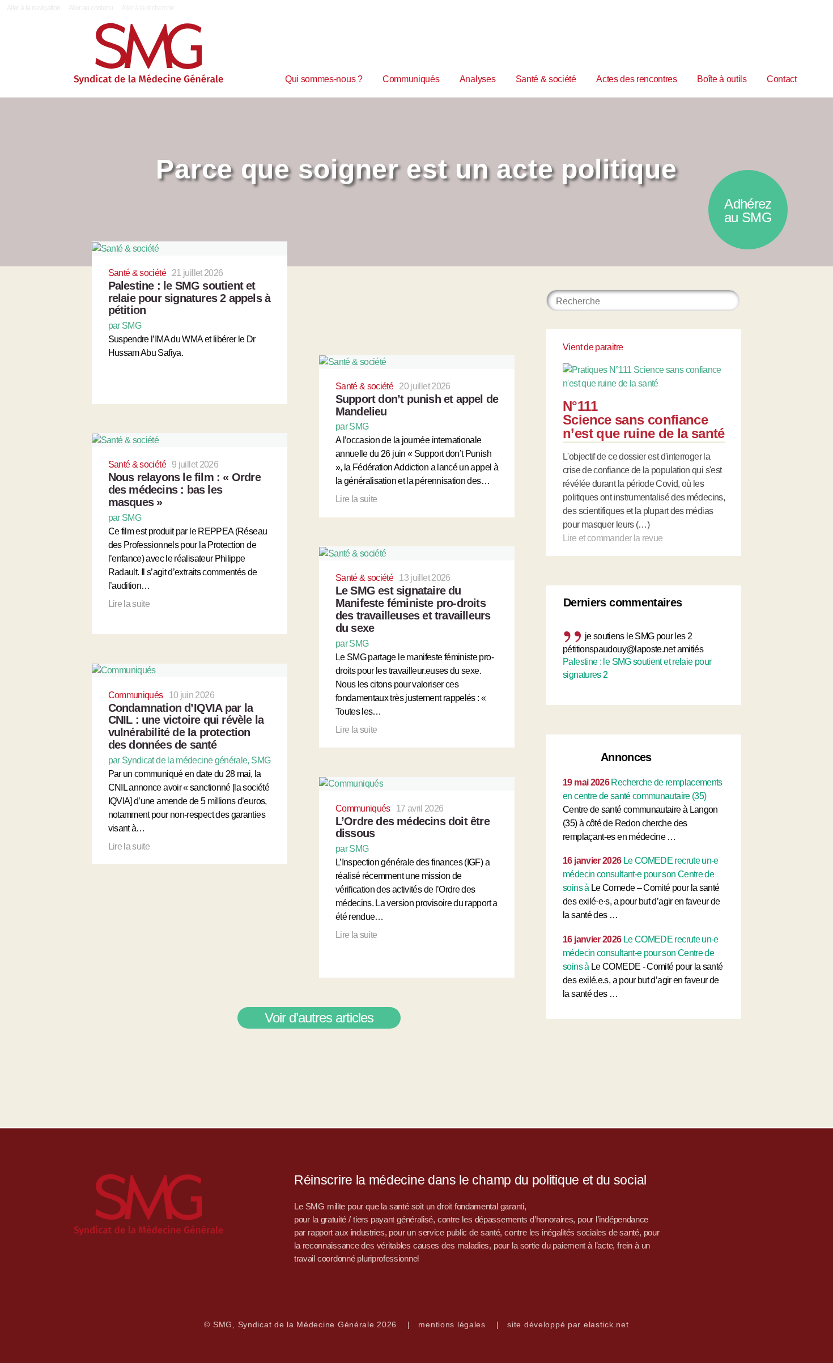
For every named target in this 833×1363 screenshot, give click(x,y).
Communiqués (410, 79)
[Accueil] (96, 1205)
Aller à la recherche (147, 8)
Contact (782, 79)
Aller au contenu (91, 8)
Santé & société (546, 79)
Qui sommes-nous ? (324, 79)
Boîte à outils (722, 79)
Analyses (477, 79)
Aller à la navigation (34, 8)
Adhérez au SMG (748, 210)
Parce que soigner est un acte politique (416, 169)
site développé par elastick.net (567, 1324)
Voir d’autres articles (319, 1017)
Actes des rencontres (636, 79)
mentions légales (452, 1324)
